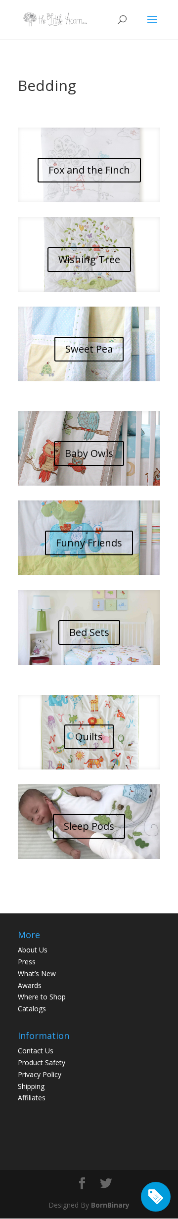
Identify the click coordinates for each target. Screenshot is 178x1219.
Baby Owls (89, 453)
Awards (30, 985)
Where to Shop (42, 996)
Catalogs (32, 1008)
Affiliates (31, 1097)
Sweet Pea (89, 349)
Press (27, 961)
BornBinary (110, 1205)
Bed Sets (89, 632)
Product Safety (41, 1062)
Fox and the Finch (89, 170)
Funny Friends (89, 542)
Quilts (89, 736)
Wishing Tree (89, 259)
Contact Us (35, 1050)
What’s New (37, 973)
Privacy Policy (39, 1074)
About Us (32, 949)
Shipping (31, 1086)
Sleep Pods (89, 826)
